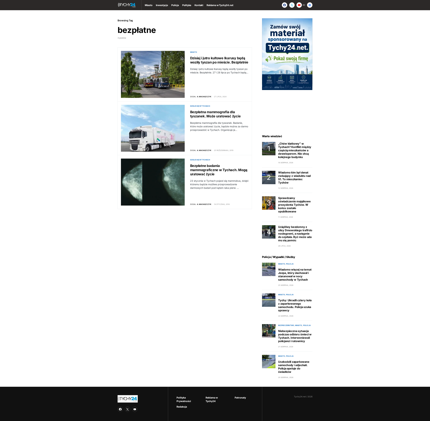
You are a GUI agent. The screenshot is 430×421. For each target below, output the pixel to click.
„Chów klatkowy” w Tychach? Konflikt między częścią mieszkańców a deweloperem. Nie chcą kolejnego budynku (294, 150)
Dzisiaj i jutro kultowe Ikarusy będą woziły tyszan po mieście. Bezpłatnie (219, 60)
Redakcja (182, 406)
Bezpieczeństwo (286, 325)
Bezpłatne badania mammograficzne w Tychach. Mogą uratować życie (219, 170)
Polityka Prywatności (184, 399)
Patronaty (240, 397)
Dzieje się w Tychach (200, 106)
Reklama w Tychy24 (212, 399)
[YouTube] (134, 409)
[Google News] (309, 5)
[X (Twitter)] (292, 5)
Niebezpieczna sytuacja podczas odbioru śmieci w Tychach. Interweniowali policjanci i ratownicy (295, 336)
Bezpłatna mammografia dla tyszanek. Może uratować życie (215, 114)
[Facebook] (284, 5)
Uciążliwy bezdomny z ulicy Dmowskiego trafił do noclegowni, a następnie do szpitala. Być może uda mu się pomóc (295, 233)
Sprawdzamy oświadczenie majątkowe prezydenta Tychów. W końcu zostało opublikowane (294, 204)
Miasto (193, 52)
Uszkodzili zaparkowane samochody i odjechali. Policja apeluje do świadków (293, 366)
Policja (289, 264)
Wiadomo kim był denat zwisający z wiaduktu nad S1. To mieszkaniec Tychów (294, 177)
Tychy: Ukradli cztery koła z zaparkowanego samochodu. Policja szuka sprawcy (295, 305)
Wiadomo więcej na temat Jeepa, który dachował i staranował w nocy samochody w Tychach (294, 274)
